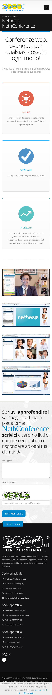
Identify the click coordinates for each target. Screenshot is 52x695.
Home (4, 16)
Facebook (4, 660)
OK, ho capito (29, 693)
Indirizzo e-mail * (9, 482)
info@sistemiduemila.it (20, 598)
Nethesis (13, 16)
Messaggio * (7, 460)
